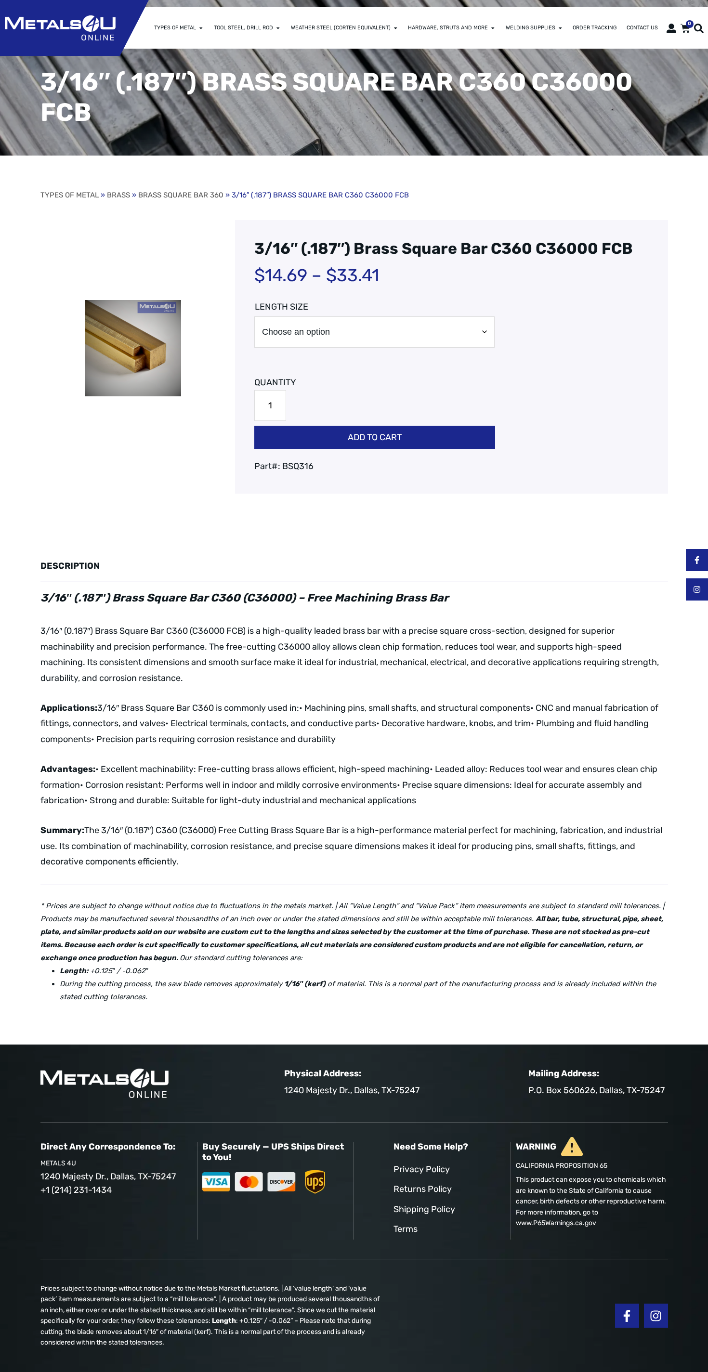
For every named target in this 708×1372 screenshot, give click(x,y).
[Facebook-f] (697, 560)
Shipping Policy (424, 1209)
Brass (118, 195)
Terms (405, 1229)
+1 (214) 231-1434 (76, 1190)
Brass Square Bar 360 (180, 195)
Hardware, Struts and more (448, 28)
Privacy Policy (421, 1169)
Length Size (281, 306)
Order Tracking (594, 28)
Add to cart (375, 437)
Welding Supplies (530, 28)
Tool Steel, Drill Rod (243, 28)
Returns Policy (422, 1189)
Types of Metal (175, 28)
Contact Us (642, 28)
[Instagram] (697, 589)
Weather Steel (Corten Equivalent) (341, 28)
